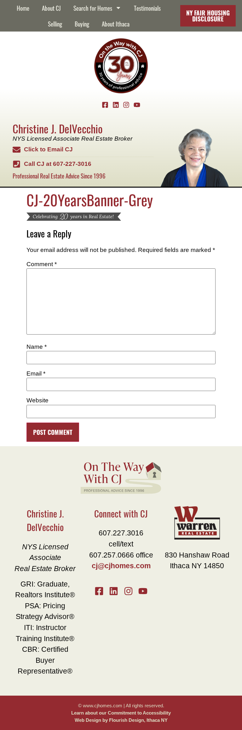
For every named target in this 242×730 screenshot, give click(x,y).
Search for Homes (92, 8)
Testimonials (147, 8)
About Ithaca (116, 23)
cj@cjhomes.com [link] (121, 566)
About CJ (51, 8)
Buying (82, 23)
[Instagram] (126, 105)
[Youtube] (137, 105)
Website (37, 400)
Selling (55, 23)
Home (23, 8)
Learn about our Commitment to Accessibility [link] (121, 712)
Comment (41, 264)
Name (36, 347)
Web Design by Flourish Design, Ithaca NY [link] (121, 720)
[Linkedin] (115, 105)
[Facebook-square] (105, 105)
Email (35, 374)
